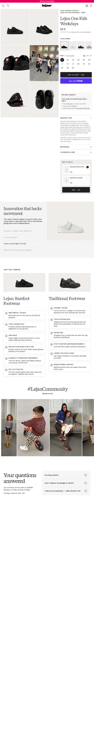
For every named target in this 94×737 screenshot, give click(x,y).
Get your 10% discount (22, 375)
